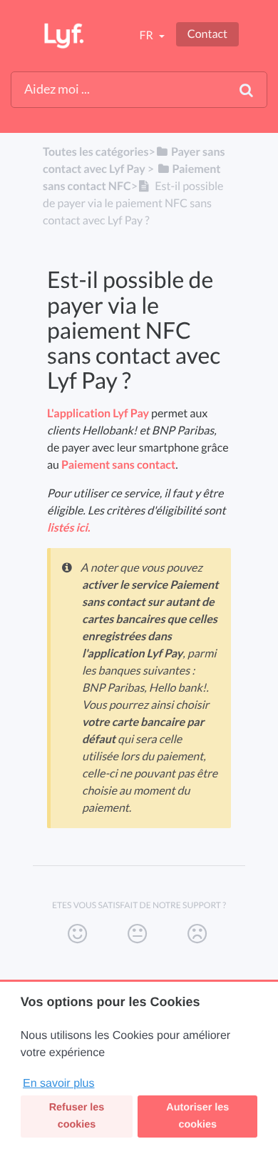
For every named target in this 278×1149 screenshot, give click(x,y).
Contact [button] (207, 34)
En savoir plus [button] (59, 1084)
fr (147, 35)
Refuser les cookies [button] (77, 1116)
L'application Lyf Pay (98, 413)
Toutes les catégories (95, 152)
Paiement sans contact (118, 465)
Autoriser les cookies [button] (197, 1116)
